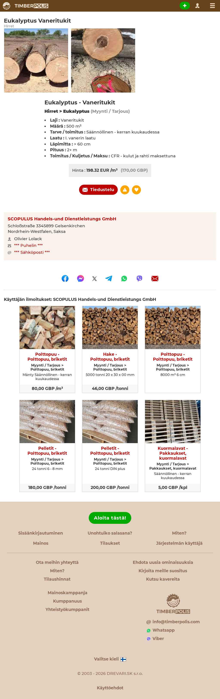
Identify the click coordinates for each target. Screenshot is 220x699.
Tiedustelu (102, 189)
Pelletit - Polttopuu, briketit (47, 451)
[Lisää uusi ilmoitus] (185, 5)
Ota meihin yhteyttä (57, 562)
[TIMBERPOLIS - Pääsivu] (25, 6)
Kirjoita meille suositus (163, 570)
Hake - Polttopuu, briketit (110, 357)
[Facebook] (65, 278)
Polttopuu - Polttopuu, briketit (47, 357)
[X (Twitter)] (94, 278)
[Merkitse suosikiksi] (136, 189)
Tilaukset (110, 543)
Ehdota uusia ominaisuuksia (163, 562)
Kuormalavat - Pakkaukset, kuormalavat (173, 453)
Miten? (179, 533)
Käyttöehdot (110, 687)
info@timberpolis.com (176, 621)
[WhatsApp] (124, 278)
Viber (158, 638)
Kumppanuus (67, 601)
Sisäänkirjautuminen (40, 533)
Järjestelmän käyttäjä (179, 543)
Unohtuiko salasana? (110, 533)
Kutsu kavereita (163, 579)
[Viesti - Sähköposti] (154, 278)
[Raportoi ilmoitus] (124, 189)
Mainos (40, 543)
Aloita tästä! (110, 518)
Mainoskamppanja (67, 592)
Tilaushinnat (57, 579)
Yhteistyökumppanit (67, 609)
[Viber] (139, 278)
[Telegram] (108, 278)
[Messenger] (80, 278)
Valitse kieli (106, 659)
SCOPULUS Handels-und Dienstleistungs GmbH (62, 218)
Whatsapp (164, 630)
